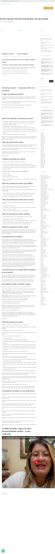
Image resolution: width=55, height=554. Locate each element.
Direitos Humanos (43, 246)
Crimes (42, 219)
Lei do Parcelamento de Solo (45, 275)
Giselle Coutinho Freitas (14, 56)
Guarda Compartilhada (44, 256)
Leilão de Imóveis (43, 277)
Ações (41, 174)
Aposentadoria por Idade (44, 203)
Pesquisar (42, 78)
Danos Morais (43, 221)
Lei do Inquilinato (43, 273)
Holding (42, 258)
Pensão (42, 283)
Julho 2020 (42, 165)
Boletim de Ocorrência (44, 209)
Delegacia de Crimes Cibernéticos (46, 226)
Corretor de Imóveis (44, 218)
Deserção (42, 229)
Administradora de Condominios (45, 176)
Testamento (42, 296)
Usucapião (42, 301)
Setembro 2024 (43, 141)
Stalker (42, 293)
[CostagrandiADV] (6, 8)
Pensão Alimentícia (43, 284)
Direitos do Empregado (44, 245)
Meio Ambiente (43, 281)
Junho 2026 (42, 132)
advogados (22, 107)
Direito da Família (43, 238)
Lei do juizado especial (44, 274)
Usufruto (42, 302)
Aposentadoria (43, 200)
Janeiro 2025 (42, 137)
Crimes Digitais (43, 220)
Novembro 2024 (43, 139)
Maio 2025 (42, 133)
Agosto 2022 (42, 157)
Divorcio (42, 248)
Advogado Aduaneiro (44, 182)
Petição (42, 286)
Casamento (42, 212)
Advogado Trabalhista (44, 198)
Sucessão (42, 294)
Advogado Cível (43, 183)
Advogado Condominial (44, 184)
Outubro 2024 (43, 140)
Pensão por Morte (27, 56)
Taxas (41, 295)
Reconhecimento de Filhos (45, 291)
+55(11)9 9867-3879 (7, 518)
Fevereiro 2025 (43, 136)
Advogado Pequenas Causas (45, 195)
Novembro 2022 (43, 155)
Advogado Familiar (43, 190)
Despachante (42, 230)
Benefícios (42, 207)
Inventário (42, 264)
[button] (3, 551)
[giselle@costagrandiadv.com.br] (2, 521)
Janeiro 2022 (42, 159)
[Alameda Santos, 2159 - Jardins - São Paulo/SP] (2, 516)
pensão (22, 126)
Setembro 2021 (43, 164)
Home (1, 21)
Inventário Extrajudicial (44, 267)
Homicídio (42, 259)
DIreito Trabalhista (43, 244)
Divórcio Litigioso (43, 250)
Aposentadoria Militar (44, 202)
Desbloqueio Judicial (44, 228)
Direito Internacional (44, 241)
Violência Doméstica (44, 304)
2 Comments (21, 56)
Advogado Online (43, 194)
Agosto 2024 (42, 142)
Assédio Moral (43, 204)
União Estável (43, 300)
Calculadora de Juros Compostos (45, 210)
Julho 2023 (42, 149)
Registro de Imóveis (48, 73)
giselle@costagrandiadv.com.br (9, 521)
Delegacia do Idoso (43, 227)
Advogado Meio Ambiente (45, 193)
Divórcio (42, 247)
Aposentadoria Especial (44, 201)
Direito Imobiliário (43, 240)
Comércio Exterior (43, 217)
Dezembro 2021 (43, 160)
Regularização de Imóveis (44, 292)
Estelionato (42, 254)
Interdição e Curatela (47, 59)
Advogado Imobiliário (44, 191)
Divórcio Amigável (43, 249)
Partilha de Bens (43, 282)
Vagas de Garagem (43, 303)
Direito (42, 236)
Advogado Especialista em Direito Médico (47, 189)
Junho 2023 (42, 150)
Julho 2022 (42, 158)
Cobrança (42, 213)
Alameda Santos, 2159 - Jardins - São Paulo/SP (12, 515)
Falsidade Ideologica (44, 255)
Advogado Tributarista (44, 199)
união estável (7, 137)
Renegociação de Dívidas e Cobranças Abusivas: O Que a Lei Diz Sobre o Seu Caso (47, 39)
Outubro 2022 (43, 156)
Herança (42, 257)
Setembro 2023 (43, 147)
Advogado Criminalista (44, 185)
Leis (41, 278)
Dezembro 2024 (43, 138)
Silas (42, 59)
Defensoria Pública (43, 222)
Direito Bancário (43, 237)
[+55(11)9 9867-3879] (2, 518)
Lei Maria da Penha (44, 276)
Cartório (42, 211)
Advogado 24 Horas (44, 181)
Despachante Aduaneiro (44, 231)
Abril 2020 (42, 167)
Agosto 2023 (42, 148)
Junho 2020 (42, 166)
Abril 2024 (42, 146)
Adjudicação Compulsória (44, 175)
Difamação (42, 235)
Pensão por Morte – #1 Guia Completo (15, 54)
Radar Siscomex (43, 290)
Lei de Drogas (43, 272)
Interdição (42, 263)
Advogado (42, 180)
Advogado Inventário (44, 192)
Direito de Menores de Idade (45, 239)
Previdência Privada (44, 287)
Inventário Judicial (43, 268)
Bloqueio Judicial (43, 208)
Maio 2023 (42, 151)
